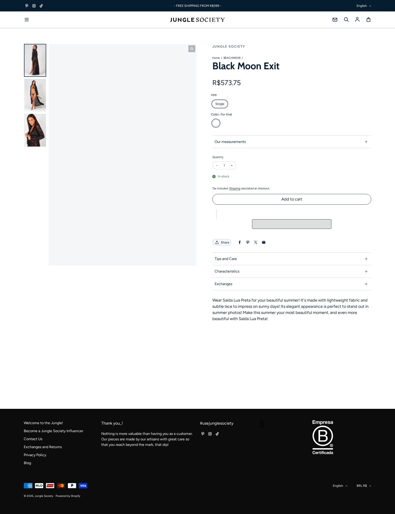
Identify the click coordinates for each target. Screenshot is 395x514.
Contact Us (33, 439)
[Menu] (26, 19)
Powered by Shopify (68, 496)
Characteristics (227, 271)
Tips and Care (226, 259)
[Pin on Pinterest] (248, 242)
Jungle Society (44, 496)
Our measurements (230, 141)
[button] (216, 214)
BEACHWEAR (232, 57)
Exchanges (223, 284)
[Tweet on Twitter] (256, 242)
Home (216, 57)
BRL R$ (362, 486)
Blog (27, 463)
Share (225, 242)
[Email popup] (335, 19)
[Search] (346, 19)
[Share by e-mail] (264, 242)
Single (219, 104)
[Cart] (368, 19)
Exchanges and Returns (43, 447)
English (362, 6)
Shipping (234, 188)
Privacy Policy (35, 455)
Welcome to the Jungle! (43, 423)
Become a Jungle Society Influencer (53, 431)
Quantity (217, 157)
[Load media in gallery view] (35, 60)
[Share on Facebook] (240, 242)
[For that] (215, 123)
